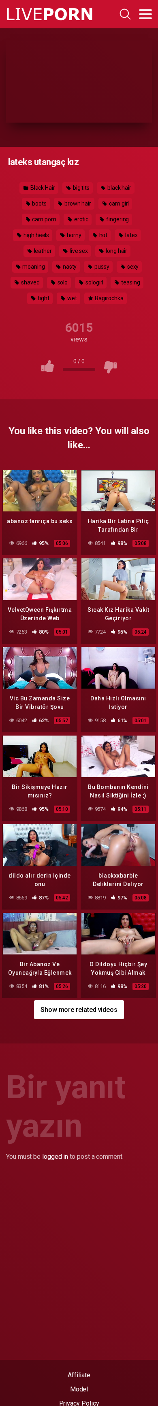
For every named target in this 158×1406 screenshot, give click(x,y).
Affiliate (79, 1375)
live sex (78, 251)
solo (62, 282)
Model (79, 1389)
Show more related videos (79, 1010)
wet (71, 298)
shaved (29, 282)
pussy (101, 266)
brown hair (77, 203)
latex (131, 235)
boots (39, 203)
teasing (130, 282)
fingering (117, 219)
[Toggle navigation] (145, 14)
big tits (81, 187)
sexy (132, 266)
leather (42, 251)
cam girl (118, 203)
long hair (116, 251)
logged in (55, 1156)
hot (103, 235)
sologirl (93, 282)
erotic (80, 219)
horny (73, 235)
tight (42, 298)
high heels (35, 235)
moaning (33, 266)
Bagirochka (108, 298)
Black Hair (42, 187)
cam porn (43, 219)
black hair (118, 187)
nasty (69, 266)
